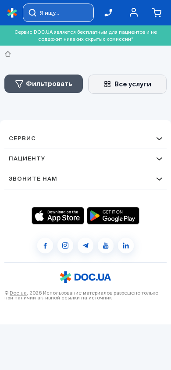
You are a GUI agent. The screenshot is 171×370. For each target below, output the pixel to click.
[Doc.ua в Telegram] (85, 245)
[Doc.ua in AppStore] (58, 215)
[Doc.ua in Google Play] (113, 215)
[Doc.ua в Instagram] (65, 245)
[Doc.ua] (12, 13)
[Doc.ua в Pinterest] (126, 245)
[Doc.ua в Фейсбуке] (45, 245)
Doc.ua (18, 292)
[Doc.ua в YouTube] (106, 245)
